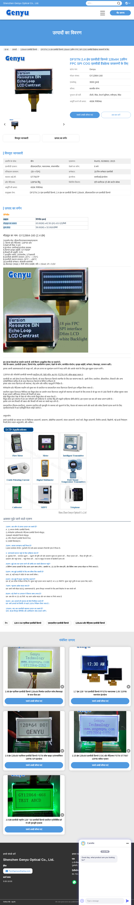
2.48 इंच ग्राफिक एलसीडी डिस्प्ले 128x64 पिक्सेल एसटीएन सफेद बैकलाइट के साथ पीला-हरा (34, 693)
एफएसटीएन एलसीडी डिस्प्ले (58, 623)
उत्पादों (14, 49)
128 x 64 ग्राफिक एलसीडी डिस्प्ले (27, 623)
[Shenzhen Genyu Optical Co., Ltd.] (17, 13)
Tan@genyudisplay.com (19, 871)
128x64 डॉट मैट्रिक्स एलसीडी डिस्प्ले (90, 623)
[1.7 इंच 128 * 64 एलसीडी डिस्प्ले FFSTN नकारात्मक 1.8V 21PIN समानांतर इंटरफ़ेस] (100, 668)
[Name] (118, 3)
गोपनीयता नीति (6, 902)
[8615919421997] (74, 882)
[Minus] (127, 843)
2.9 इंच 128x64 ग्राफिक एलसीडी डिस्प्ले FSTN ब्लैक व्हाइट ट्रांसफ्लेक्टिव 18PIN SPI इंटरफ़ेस (34, 757)
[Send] (127, 901)
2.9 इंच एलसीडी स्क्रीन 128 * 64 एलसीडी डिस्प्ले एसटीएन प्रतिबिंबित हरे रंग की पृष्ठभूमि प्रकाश (34, 821)
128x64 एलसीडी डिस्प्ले (29, 49)
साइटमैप (13, 902)
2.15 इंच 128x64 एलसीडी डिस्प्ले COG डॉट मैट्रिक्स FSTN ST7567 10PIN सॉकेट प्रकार (100, 757)
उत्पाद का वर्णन (60, 138)
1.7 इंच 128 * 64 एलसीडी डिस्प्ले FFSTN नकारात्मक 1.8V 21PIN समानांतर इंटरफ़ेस (100, 693)
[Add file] (82, 901)
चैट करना (120, 13)
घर (7, 49)
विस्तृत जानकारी (21, 138)
